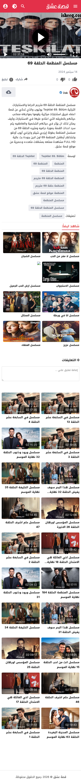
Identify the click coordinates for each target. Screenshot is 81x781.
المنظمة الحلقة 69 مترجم (49, 178)
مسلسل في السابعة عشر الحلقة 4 (23, 419)
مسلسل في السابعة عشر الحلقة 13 (62, 419)
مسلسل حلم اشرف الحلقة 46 (62, 699)
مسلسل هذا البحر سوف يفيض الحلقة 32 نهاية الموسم (63, 492)
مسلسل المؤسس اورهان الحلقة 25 (23, 664)
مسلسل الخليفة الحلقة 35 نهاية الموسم (22, 490)
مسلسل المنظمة (53, 200)
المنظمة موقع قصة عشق (48, 193)
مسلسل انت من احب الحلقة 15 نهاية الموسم (61, 664)
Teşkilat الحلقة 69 (24, 156)
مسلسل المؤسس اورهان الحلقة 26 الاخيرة (62, 525)
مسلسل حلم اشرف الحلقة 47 (22, 525)
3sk (65, 93)
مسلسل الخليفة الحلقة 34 (22, 627)
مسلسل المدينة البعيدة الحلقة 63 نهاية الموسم (63, 735)
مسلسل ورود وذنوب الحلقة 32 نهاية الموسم (21, 455)
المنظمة (59, 163)
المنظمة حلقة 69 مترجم (49, 185)
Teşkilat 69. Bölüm (52, 156)
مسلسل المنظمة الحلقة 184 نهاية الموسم (60, 595)
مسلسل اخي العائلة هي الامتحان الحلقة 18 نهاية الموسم (63, 562)
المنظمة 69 (40, 163)
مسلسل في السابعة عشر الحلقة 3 (62, 455)
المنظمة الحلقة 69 (53, 171)
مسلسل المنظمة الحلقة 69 (47, 208)
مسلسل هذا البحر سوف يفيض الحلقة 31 (63, 630)
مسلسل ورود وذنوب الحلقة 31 (21, 595)
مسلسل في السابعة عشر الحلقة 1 (23, 735)
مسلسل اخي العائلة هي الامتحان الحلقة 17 (23, 699)
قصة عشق (59, 777)
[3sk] (74, 96)
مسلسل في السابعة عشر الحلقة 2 (23, 560)
